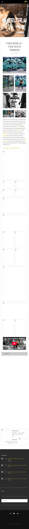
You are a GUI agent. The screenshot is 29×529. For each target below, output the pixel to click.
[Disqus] (14, 375)
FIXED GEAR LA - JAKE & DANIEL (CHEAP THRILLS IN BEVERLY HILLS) (18, 434)
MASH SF (18, 130)
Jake (19, 126)
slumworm (6, 353)
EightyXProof (6, 133)
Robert (4, 135)
